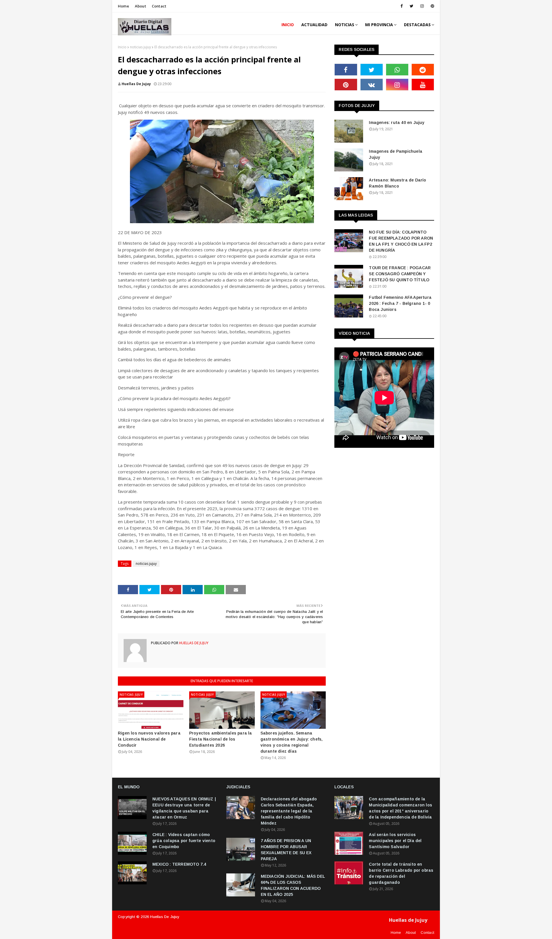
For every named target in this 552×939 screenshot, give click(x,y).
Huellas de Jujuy (164, 917)
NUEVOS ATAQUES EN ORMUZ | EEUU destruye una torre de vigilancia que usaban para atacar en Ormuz (184, 808)
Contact (159, 6)
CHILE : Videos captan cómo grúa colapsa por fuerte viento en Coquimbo (183, 840)
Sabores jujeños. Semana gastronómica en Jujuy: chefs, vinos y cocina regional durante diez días (291, 742)
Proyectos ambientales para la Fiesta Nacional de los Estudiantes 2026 (220, 739)
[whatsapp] (397, 70)
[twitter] (411, 6)
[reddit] (422, 70)
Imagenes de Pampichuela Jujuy (395, 154)
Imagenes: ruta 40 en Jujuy (396, 122)
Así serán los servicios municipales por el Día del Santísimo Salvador (395, 840)
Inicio (122, 47)
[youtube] (422, 85)
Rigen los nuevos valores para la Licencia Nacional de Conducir (149, 739)
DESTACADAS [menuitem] (417, 24)
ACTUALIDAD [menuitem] (314, 24)
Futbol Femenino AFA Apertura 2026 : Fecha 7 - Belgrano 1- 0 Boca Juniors (400, 303)
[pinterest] (431, 6)
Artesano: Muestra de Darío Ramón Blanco (397, 183)
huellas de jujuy (136, 83)
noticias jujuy (140, 47)
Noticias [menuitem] (344, 24)
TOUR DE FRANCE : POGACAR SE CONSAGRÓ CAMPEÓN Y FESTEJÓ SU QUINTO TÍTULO (400, 273)
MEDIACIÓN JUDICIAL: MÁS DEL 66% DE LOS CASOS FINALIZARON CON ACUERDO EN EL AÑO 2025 (293, 885)
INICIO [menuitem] (287, 24)
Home (123, 6)
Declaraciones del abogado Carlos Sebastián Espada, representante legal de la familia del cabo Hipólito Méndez (289, 811)
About (140, 6)
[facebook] (401, 6)
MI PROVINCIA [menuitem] (379, 24)
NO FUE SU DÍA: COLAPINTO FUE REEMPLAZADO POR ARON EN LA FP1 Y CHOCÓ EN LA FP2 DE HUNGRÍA (401, 241)
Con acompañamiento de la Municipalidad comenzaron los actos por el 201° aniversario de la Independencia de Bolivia (400, 808)
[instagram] (422, 6)
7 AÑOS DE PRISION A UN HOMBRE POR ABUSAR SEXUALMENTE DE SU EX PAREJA (286, 849)
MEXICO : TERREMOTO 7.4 (179, 864)
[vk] (371, 85)
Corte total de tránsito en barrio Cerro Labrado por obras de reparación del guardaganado (401, 873)
